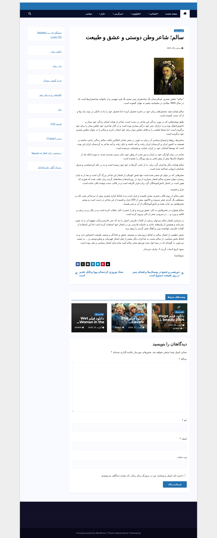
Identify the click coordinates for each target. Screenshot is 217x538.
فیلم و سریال (179, 31)
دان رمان (57, 66)
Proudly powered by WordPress (91, 533)
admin (176, 328)
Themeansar (135, 533)
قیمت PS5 (56, 123)
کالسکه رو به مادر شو (51, 95)
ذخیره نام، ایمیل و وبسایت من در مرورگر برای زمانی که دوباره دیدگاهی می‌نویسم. (142, 475)
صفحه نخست (171, 13)
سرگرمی (118, 13)
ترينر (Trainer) (54, 138)
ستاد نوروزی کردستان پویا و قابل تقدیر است (101, 273)
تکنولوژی (136, 13)
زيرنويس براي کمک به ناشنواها (47, 152)
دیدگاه (183, 358)
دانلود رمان (56, 51)
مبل (60, 109)
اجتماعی (153, 13)
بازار (102, 13)
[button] (29, 13)
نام (184, 420)
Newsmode (120, 533)
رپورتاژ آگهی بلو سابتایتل (50, 167)
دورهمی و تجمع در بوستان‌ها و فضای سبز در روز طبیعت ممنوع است (156, 273)
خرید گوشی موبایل (52, 80)
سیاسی (89, 13)
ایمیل (183, 438)
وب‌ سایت (182, 457)
